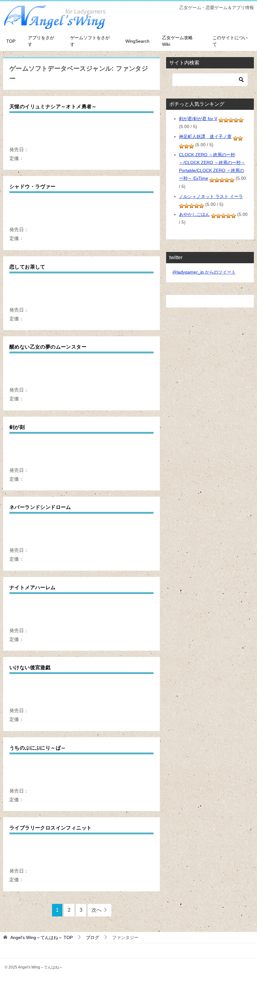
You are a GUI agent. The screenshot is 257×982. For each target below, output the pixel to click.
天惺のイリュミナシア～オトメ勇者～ (53, 106)
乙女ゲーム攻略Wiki (177, 41)
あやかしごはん (194, 214)
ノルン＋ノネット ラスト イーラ (211, 196)
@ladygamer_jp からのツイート (204, 272)
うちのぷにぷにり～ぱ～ (37, 747)
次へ (97, 910)
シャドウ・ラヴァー (32, 186)
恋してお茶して (27, 267)
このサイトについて (230, 41)
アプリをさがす (41, 41)
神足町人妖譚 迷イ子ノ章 (205, 136)
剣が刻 (17, 427)
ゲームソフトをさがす (90, 41)
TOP (10, 41)
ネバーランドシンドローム (40, 507)
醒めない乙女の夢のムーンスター (48, 347)
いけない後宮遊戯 (29, 667)
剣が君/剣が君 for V (198, 118)
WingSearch (137, 41)
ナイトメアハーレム (32, 587)
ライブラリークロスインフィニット (50, 827)
